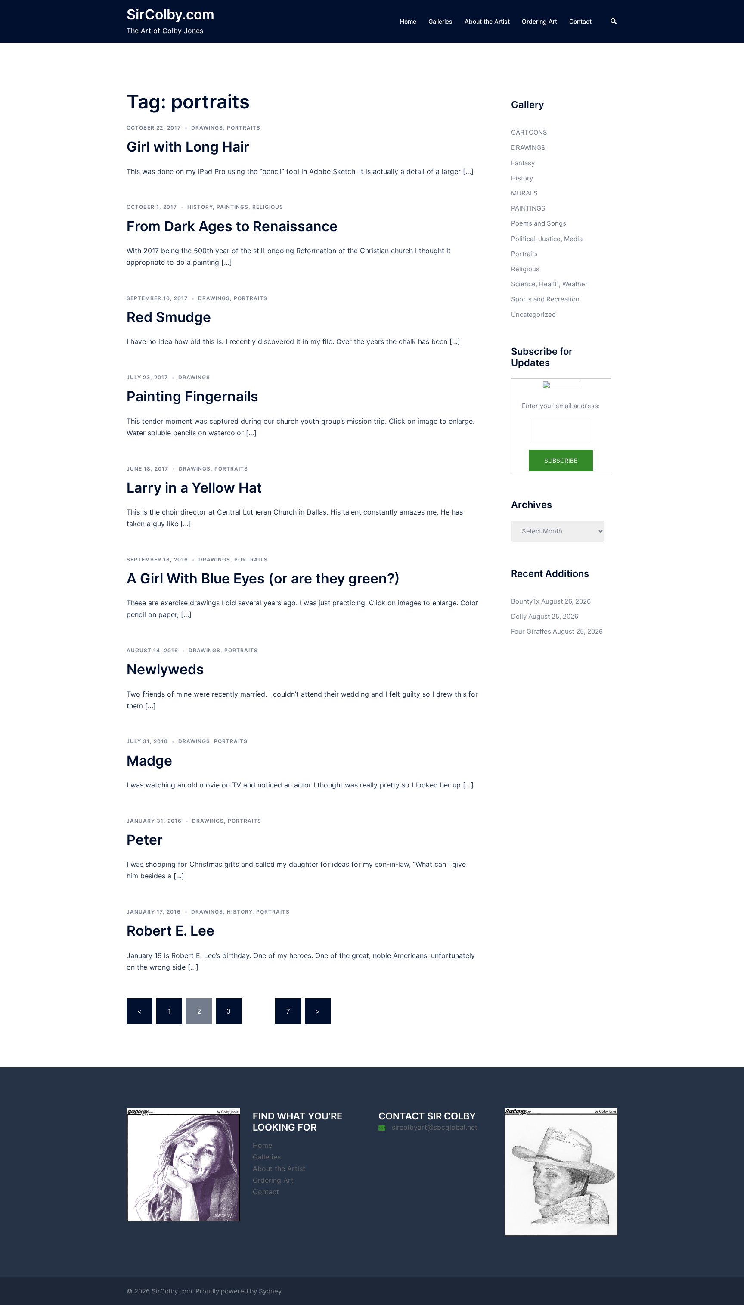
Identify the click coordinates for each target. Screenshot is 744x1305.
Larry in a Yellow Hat (194, 487)
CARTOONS (529, 132)
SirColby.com (170, 14)
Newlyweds (165, 669)
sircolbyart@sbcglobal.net (434, 1127)
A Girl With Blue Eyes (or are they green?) (263, 578)
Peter (145, 839)
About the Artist (487, 21)
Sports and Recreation (545, 299)
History (200, 207)
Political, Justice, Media (547, 239)
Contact (580, 21)
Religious (267, 207)
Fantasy (523, 163)
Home (408, 21)
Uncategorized (533, 314)
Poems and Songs (538, 223)
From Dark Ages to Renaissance (232, 226)
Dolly (519, 616)
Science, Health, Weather (549, 284)
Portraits (243, 127)
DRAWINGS (207, 127)
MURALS (524, 193)
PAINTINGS (232, 207)
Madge (149, 760)
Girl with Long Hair (188, 146)
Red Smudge (169, 317)
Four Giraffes (531, 631)
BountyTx (525, 601)
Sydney (270, 1291)
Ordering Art (539, 21)
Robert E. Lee (170, 930)
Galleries (440, 21)
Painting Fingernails (192, 396)
